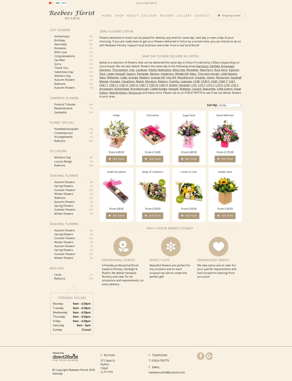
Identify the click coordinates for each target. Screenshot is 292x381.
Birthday (59, 40)
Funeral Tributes (65, 104)
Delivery (149, 15)
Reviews (167, 15)
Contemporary (63, 133)
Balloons (59, 84)
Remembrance (63, 108)
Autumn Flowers (64, 80)
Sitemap (57, 373)
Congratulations (64, 56)
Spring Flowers (63, 186)
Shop (119, 15)
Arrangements (63, 137)
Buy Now (117, 159)
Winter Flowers (63, 194)
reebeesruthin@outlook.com (167, 372)
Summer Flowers (64, 190)
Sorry (57, 64)
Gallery (184, 15)
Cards (58, 274)
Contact (202, 15)
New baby (60, 44)
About (133, 15)
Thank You (61, 68)
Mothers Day (62, 76)
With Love (60, 52)
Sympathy (60, 112)
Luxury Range (63, 161)
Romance (60, 48)
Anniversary (61, 36)
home (107, 15)
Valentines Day (63, 72)
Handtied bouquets (66, 129)
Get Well (59, 60)
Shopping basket (231, 15)
